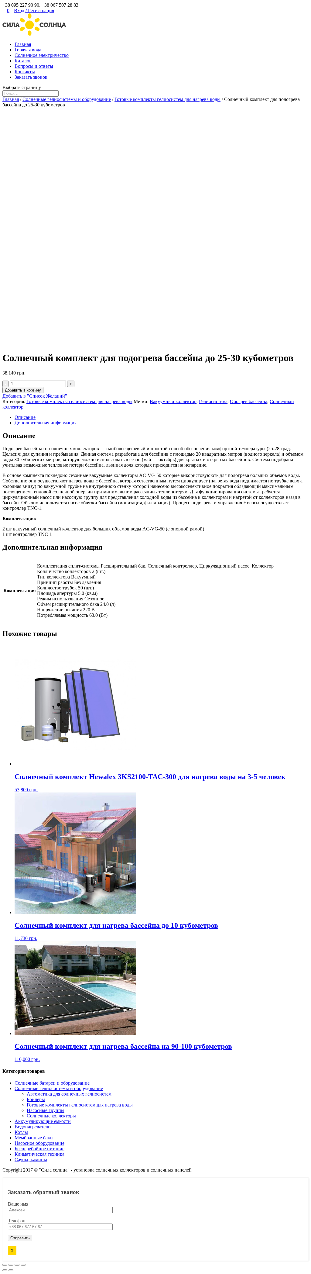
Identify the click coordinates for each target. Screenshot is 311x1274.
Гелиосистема (213, 401)
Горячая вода (28, 49)
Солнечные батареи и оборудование (52, 1083)
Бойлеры (36, 1099)
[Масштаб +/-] (23, 1265)
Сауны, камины (31, 1159)
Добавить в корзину (23, 390)
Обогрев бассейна (248, 401)
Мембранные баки (34, 1137)
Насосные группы (45, 1110)
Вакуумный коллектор (173, 401)
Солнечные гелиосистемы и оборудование (66, 99)
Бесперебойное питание (39, 1148)
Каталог (23, 60)
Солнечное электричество (42, 55)
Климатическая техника (39, 1154)
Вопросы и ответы (34, 66)
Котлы (21, 1132)
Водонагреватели (33, 1126)
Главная (23, 44)
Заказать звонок (31, 77)
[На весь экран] (17, 1265)
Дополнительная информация (46, 422)
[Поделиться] (11, 1265)
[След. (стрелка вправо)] (11, 1270)
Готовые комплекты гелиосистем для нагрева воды (167, 99)
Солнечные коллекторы (51, 1115)
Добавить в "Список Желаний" (34, 396)
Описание (25, 417)
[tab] (162, 417)
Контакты (25, 71)
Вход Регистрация (34, 10)
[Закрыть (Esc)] (4, 1265)
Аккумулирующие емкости (43, 1121)
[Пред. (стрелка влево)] (4, 1270)
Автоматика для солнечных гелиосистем (69, 1093)
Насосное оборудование (39, 1143)
